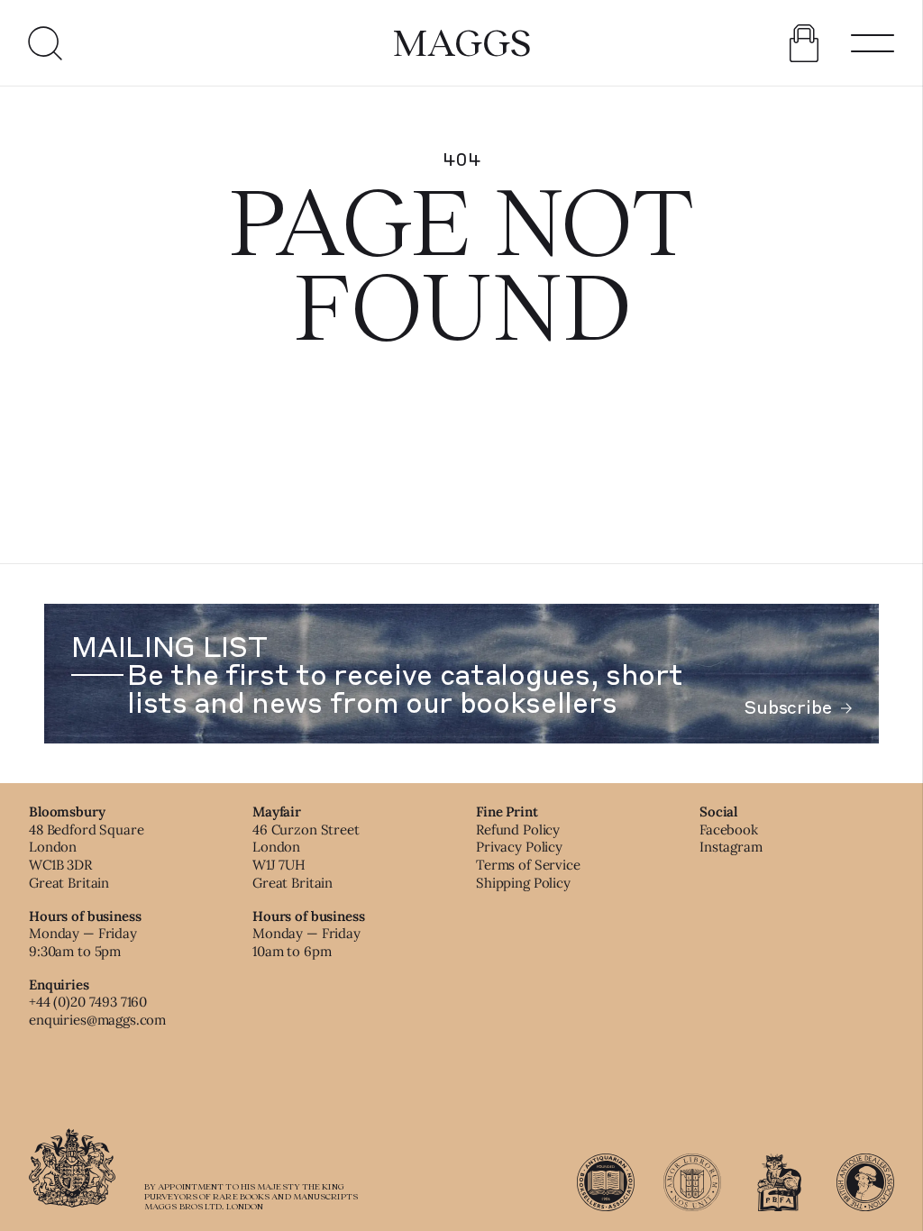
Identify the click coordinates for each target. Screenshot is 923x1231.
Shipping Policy (523, 882)
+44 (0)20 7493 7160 (88, 1001)
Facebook (728, 829)
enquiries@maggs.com (97, 1019)
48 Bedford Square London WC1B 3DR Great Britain (86, 856)
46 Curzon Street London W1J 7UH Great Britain (306, 856)
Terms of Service (528, 864)
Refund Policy (518, 829)
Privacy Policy (519, 846)
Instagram (731, 846)
